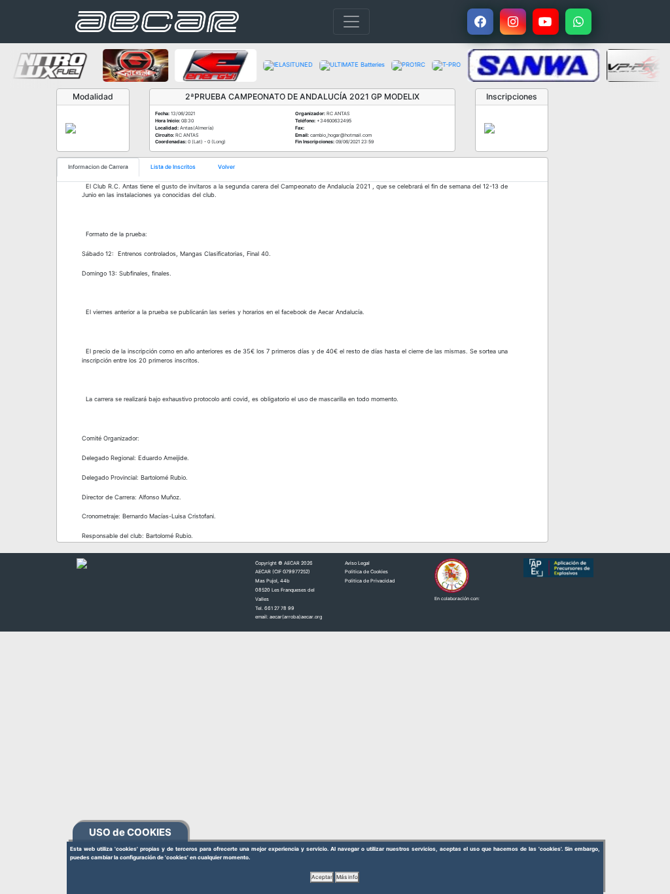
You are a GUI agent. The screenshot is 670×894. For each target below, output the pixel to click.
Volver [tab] (226, 167)
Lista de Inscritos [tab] (173, 167)
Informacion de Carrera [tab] (98, 167)
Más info (347, 877)
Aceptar (321, 877)
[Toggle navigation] (351, 22)
